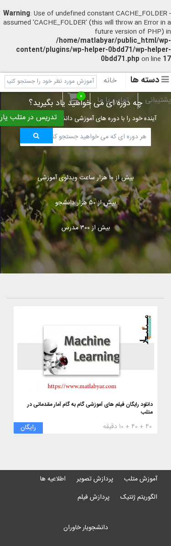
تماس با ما (113, 100)
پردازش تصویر (95, 479)
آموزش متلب (140, 479)
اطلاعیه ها (53, 479)
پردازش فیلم (93, 497)
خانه (110, 81)
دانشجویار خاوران (85, 527)
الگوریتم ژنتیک (138, 497)
